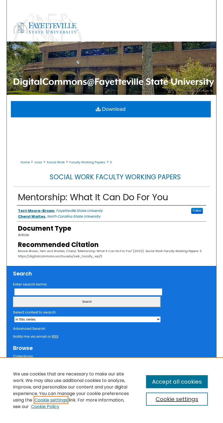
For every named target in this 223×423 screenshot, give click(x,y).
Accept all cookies (177, 382)
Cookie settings (51, 400)
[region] (111, 390)
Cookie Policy (45, 406)
